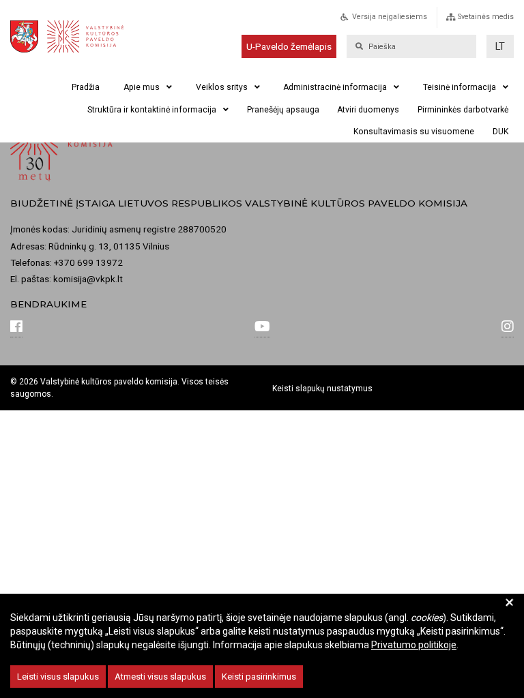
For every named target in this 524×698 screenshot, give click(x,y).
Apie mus (141, 87)
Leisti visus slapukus (58, 676)
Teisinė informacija (459, 87)
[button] (500, 46)
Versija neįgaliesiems (389, 16)
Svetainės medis (486, 16)
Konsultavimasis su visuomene (413, 131)
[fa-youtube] (262, 327)
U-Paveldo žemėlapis (289, 46)
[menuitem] (398, 21)
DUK (500, 131)
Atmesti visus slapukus (160, 676)
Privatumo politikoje (413, 644)
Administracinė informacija (335, 87)
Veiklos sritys (222, 87)
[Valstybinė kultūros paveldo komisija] (76, 36)
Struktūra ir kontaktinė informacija (151, 110)
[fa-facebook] (16, 327)
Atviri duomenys (368, 110)
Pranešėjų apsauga (283, 110)
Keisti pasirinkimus (259, 676)
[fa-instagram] (507, 327)
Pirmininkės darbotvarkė (463, 110)
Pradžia (86, 87)
